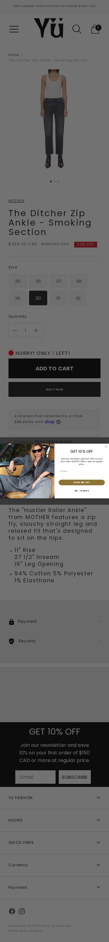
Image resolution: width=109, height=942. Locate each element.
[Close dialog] (105, 446)
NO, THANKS (82, 491)
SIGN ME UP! (81, 482)
